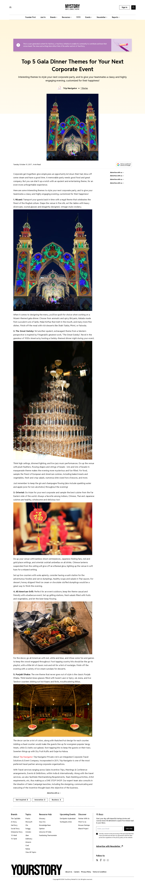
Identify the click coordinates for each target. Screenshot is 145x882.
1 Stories (84, 88)
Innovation (39, 800)
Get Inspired (21, 800)
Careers (77, 872)
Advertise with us (53, 793)
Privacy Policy (86, 872)
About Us (68, 872)
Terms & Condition (99, 872)
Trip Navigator (70, 88)
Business (55, 800)
